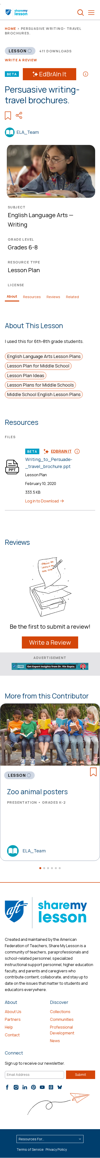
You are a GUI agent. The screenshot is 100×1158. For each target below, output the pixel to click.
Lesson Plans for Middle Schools (40, 385)
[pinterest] (33, 1087)
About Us (13, 1011)
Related (72, 296)
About (12, 296)
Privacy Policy (56, 1149)
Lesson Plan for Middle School (38, 366)
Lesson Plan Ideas (25, 375)
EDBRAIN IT (61, 451)
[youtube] (42, 1087)
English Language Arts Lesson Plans (44, 356)
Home (10, 28)
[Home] (17, 12)
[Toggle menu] (91, 12)
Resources (32, 296)
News (55, 1040)
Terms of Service (30, 1149)
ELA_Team (28, 132)
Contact (12, 1035)
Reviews (53, 296)
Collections (60, 1011)
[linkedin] (24, 1087)
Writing (17, 224)
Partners (13, 1019)
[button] (40, 868)
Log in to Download (42, 501)
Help (9, 1027)
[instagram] (16, 1087)
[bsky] (59, 1087)
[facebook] (7, 1087)
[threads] (51, 1087)
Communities (62, 1019)
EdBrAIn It (53, 74)
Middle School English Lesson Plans (44, 394)
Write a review (21, 60)
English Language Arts (38, 215)
